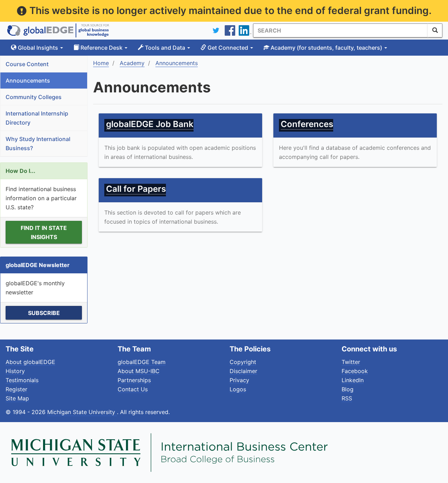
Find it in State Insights (44, 232)
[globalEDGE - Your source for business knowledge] (58, 30)
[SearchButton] (435, 30)
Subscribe (44, 312)
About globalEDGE (30, 361)
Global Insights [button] (37, 47)
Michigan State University (82, 411)
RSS (347, 398)
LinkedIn (353, 380)
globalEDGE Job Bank (150, 124)
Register (16, 389)
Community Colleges (34, 96)
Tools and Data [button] (165, 47)
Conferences (307, 124)
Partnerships (134, 380)
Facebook (355, 371)
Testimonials (22, 380)
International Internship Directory (37, 118)
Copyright (243, 361)
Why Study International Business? (38, 143)
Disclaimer (243, 371)
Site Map (17, 398)
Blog (348, 389)
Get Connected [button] (228, 47)
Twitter (351, 361)
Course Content (27, 64)
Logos (238, 389)
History (15, 371)
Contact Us (133, 389)
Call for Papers (136, 189)
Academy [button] (325, 47)
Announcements (28, 80)
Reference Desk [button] (101, 47)
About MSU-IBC (139, 371)
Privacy (239, 380)
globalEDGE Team (142, 361)
